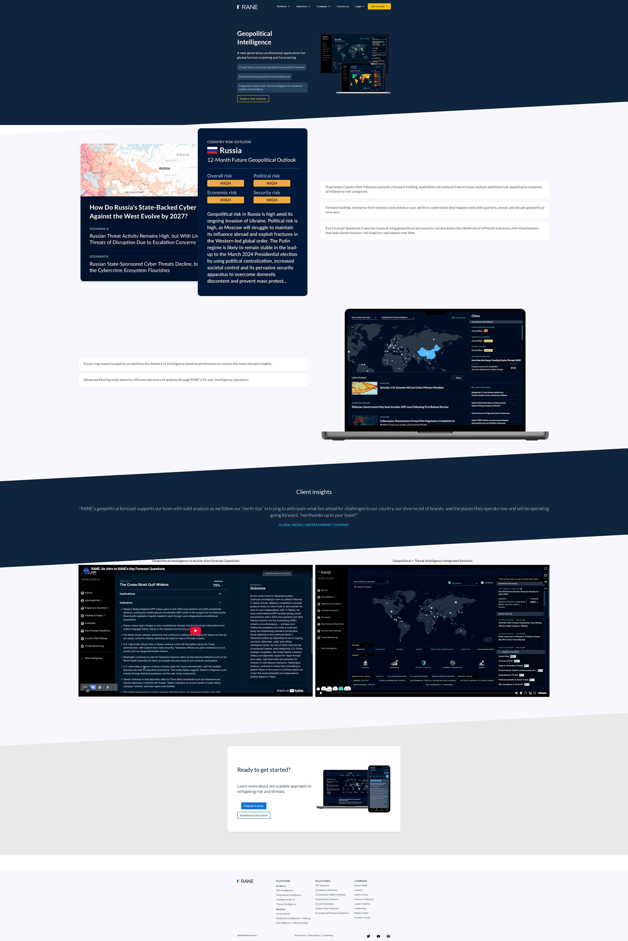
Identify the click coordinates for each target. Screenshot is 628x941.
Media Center (361, 913)
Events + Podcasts (364, 899)
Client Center (361, 894)
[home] (247, 5)
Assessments (283, 913)
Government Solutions (327, 899)
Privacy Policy (314, 935)
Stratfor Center (362, 917)
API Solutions (322, 885)
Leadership (360, 908)
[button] (283, 6)
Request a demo (254, 805)
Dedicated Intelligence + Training (293, 918)
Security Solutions (324, 903)
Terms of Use (299, 935)
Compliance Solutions (326, 890)
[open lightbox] (356, 64)
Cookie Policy (328, 935)
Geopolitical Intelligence (288, 894)
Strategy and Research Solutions (332, 913)
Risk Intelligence (284, 890)
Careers (358, 890)
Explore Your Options (253, 98)
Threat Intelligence (286, 904)
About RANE (360, 885)
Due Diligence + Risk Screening (292, 922)
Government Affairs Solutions (330, 894)
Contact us (343, 6)
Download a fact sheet (254, 815)
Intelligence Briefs (285, 899)
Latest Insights (362, 903)
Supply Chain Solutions (327, 908)
